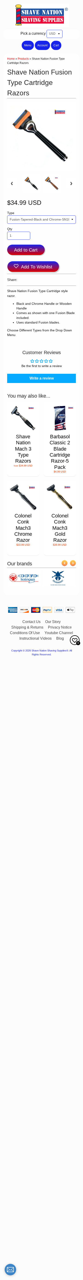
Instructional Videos (35, 638)
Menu (27, 45)
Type (10, 213)
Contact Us (31, 622)
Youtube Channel (58, 633)
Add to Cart (26, 249)
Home (11, 58)
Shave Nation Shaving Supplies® (50, 650)
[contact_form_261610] (10, 1269)
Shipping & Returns (27, 627)
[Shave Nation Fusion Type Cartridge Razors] (31, 183)
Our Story (53, 622)
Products (23, 58)
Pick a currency (33, 33)
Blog (60, 638)
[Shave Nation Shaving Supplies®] (41, 24)
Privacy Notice (60, 627)
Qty (9, 229)
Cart (56, 45)
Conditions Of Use (25, 633)
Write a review (42, 378)
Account (42, 45)
